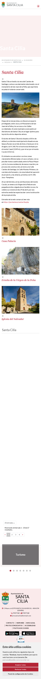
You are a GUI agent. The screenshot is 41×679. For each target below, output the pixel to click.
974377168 (15, 613)
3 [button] (17, 571)
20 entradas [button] (9, 523)
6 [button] (27, 571)
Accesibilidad (30, 625)
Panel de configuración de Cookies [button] (20, 674)
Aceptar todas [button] (20, 665)
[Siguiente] (22, 535)
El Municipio (28, 60)
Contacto (10, 623)
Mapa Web (20, 623)
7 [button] (30, 571)
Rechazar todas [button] (20, 669)
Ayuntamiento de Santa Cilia (11, 60)
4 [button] (20, 571)
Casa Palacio (9, 241)
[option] (20, 554)
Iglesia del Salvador (13, 319)
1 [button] (10, 571)
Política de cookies (21, 628)
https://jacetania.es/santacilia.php (16, 202)
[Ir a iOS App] (28, 633)
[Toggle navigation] (38, 6)
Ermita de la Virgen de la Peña (19, 280)
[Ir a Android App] (11, 633)
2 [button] (14, 571)
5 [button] (23, 571)
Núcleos (7, 62)
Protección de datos (14, 625)
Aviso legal (30, 623)
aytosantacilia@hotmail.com (21, 616)
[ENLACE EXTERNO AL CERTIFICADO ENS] (20, 639)
